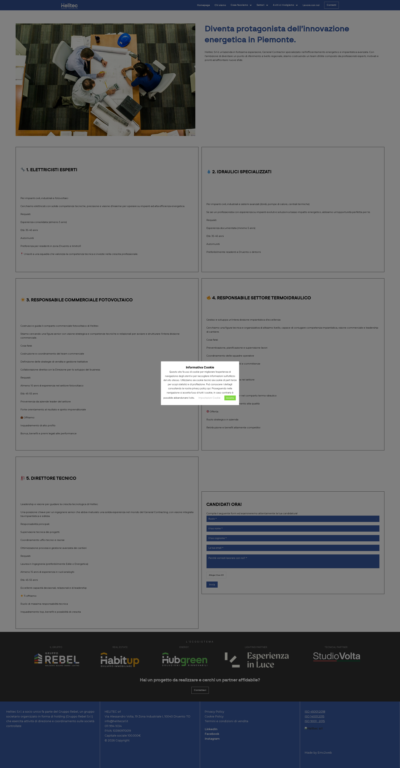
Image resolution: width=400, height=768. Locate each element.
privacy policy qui (201, 388)
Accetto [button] (230, 398)
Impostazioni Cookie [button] (209, 397)
